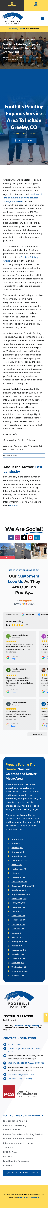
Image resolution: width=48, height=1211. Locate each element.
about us (14, 505)
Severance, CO (18, 950)
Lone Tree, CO (18, 915)
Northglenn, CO (19, 941)
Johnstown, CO (18, 898)
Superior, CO (17, 954)
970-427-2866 (25, 825)
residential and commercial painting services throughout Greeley (22, 198)
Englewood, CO (18, 869)
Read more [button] (11, 652)
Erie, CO (15, 873)
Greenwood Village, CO (22, 886)
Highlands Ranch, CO (21, 894)
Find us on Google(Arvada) (20, 1079)
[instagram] (17, 537)
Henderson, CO (18, 890)
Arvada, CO (17, 839)
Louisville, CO (18, 924)
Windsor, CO (17, 975)
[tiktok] (24, 537)
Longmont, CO (18, 920)
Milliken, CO (17, 937)
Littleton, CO (17, 911)
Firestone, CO (18, 877)
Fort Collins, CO (19, 881)
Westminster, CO (19, 971)
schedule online (14, 829)
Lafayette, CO (18, 903)
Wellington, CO (18, 967)
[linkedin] (37, 537)
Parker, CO (16, 946)
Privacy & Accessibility (28, 1197)
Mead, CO (16, 933)
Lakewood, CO (18, 907)
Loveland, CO (17, 929)
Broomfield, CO (18, 856)
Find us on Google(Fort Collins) (21, 1074)
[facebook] (11, 537)
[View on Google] (8, 636)
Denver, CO (16, 864)
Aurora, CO (16, 843)
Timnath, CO (17, 962)
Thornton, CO (18, 958)
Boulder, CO (17, 847)
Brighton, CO (17, 852)
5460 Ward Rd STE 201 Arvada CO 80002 (26, 1063)
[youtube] (30, 537)
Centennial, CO (18, 860)
